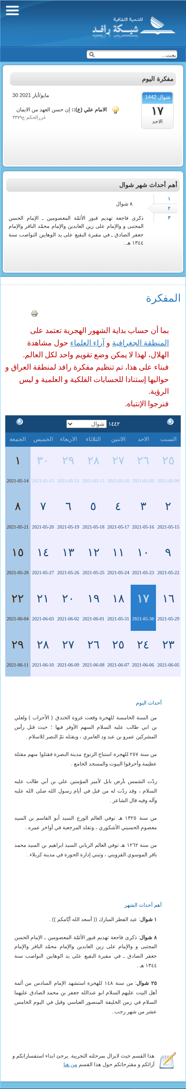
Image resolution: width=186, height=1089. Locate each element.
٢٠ (68, 598)
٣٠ (43, 460)
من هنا (70, 1064)
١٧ (143, 598)
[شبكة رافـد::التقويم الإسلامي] (132, 26)
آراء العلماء (87, 343)
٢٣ (168, 644)
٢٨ (93, 460)
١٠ (143, 552)
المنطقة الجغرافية (140, 343)
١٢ (93, 552)
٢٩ (68, 460)
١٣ (68, 552)
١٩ (93, 598)
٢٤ (143, 644)
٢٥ (168, 460)
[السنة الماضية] (168, 423)
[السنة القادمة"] (17, 423)
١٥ (17, 552)
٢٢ (17, 598)
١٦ (168, 598)
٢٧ (118, 460)
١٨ (118, 598)
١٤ (43, 552)
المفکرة (163, 298)
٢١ (43, 598)
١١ (118, 552)
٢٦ (143, 460)
